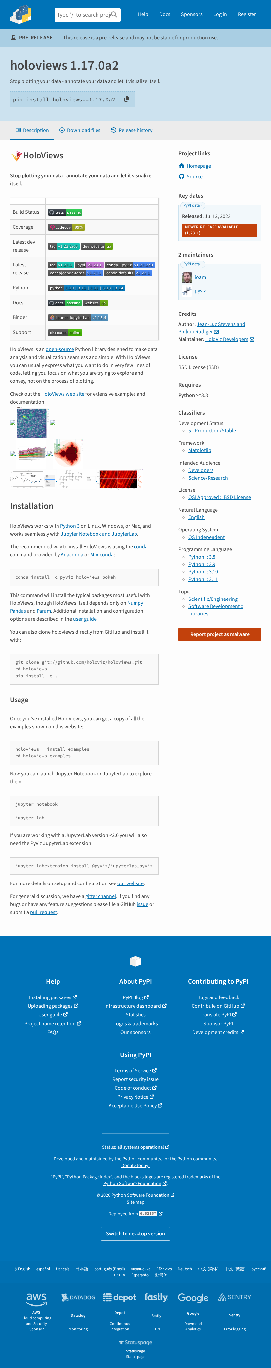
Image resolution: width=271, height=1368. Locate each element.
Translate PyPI (215, 1014)
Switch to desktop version (135, 1233)
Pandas (18, 611)
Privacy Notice (132, 1097)
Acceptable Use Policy (133, 1105)
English (196, 517)
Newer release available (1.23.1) (211, 230)
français (62, 1269)
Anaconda (72, 554)
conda (141, 546)
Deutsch (185, 1269)
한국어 (161, 1275)
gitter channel (100, 896)
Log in (220, 14)
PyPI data (191, 205)
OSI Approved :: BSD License (219, 497)
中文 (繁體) (235, 1269)
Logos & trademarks (135, 1023)
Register (247, 14)
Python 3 (70, 526)
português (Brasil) (109, 1269)
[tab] (32, 130)
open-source (60, 349)
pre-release (112, 37)
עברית (119, 1275)
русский (259, 1269)
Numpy (135, 603)
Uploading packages (50, 1006)
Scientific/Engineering (213, 599)
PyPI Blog (133, 997)
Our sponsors (135, 1032)
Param (44, 611)
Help (143, 14)
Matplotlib (199, 450)
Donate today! (135, 1165)
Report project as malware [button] (220, 634)
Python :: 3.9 (201, 564)
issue (142, 904)
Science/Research (208, 478)
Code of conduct (133, 1088)
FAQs (52, 1032)
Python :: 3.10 (203, 571)
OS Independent (206, 537)
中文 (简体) (208, 1269)
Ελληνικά (164, 1269)
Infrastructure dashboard (132, 1006)
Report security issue (135, 1079)
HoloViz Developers (226, 339)
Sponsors (192, 14)
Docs (164, 14)
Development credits (215, 1032)
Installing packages (50, 997)
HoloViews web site (62, 394)
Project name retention (50, 1023)
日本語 (81, 1269)
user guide (85, 619)
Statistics (136, 1014)
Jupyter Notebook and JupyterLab (99, 534)
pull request (43, 912)
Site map (135, 1202)
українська (140, 1269)
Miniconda (102, 554)
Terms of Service (132, 1070)
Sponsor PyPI (218, 1023)
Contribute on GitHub (215, 1006)
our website (130, 883)
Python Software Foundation (132, 1183)
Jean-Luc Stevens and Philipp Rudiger (211, 328)
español (43, 1269)
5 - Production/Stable (212, 430)
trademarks (196, 1176)
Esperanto (140, 1275)
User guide (50, 1014)
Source (195, 176)
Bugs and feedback (218, 997)
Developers (200, 470)
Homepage (199, 166)
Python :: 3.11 (203, 579)
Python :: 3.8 (201, 557)
